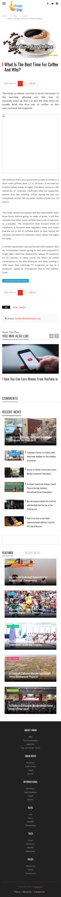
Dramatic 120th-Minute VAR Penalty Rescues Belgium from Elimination (27, 611)
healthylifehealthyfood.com (28, 318)
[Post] (30, 43)
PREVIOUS (10, 83)
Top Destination (30, 740)
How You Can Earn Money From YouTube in (31, 378)
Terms (30, 869)
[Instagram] (56, 3)
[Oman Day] (15, 6)
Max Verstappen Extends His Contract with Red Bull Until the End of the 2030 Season (41, 505)
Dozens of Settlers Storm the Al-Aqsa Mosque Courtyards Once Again (41, 471)
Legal (30, 770)
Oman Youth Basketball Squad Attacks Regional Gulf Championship (28, 578)
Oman (30, 840)
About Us (30, 866)
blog (15, 307)
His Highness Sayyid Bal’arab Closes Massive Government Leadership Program (31, 643)
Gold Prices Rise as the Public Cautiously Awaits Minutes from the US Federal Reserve (40, 522)
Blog (15, 16)
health (22, 307)
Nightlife (30, 744)
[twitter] (52, 3)
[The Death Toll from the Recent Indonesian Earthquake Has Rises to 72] (30, 431)
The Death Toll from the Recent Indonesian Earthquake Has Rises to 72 (30, 438)
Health (25, 16)
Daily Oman (30, 766)
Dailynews (30, 851)
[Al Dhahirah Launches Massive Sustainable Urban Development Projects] (30, 668)
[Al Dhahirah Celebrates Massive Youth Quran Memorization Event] (30, 700)
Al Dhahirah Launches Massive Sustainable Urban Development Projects (30, 675)
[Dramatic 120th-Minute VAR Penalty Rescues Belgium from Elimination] (30, 604)
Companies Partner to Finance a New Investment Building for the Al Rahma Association (41, 456)
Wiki (31, 736)
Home (4, 16)
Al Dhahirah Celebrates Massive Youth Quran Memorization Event (31, 707)
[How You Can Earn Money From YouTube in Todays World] (30, 359)
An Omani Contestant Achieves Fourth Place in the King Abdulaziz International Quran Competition (41, 488)
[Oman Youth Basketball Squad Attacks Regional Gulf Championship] (30, 572)
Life (30, 814)
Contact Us (30, 873)
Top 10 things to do (30, 748)
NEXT (32, 83)
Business (30, 762)
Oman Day (38, 886)
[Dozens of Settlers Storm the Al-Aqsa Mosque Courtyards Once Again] (14, 473)
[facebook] (47, 3)
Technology (30, 825)
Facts (30, 818)
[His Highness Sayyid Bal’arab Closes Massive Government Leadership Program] (30, 636)
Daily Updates (30, 792)
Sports (30, 773)
